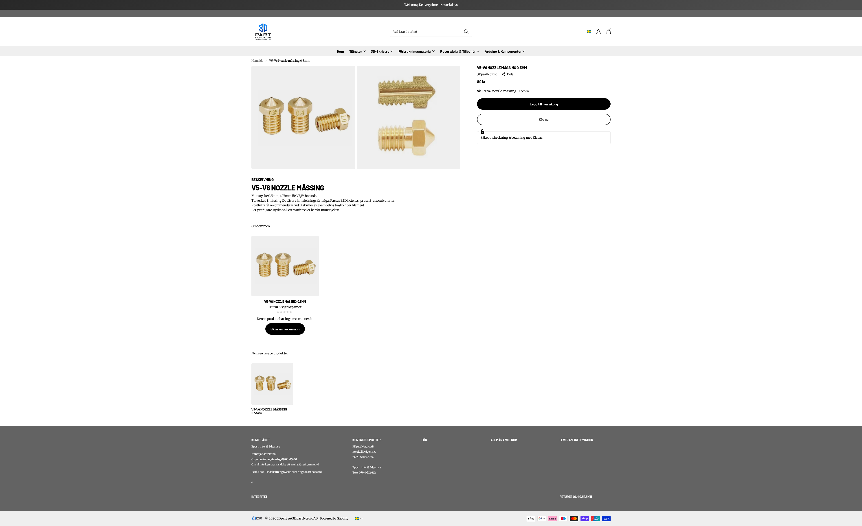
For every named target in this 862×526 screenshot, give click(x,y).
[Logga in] (598, 32)
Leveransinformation (576, 440)
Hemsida (257, 61)
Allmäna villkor (503, 440)
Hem (340, 51)
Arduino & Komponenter (503, 51)
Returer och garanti (576, 497)
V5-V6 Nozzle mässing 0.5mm (269, 411)
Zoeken (466, 32)
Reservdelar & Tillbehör (458, 51)
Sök (424, 440)
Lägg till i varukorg (544, 104)
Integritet (259, 497)
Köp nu (544, 119)
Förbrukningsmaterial (414, 51)
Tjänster (355, 51)
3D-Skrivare (380, 51)
